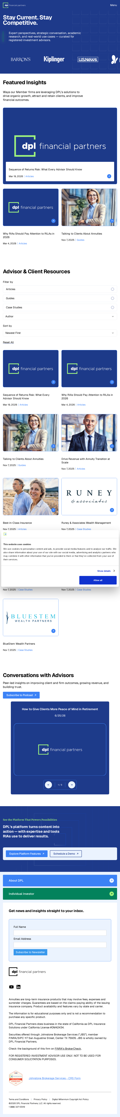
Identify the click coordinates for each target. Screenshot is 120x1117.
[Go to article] (60, 146)
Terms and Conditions (19, 1099)
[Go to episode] (60, 749)
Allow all (98, 580)
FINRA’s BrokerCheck (68, 1048)
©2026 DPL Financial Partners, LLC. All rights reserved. (35, 1103)
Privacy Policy (40, 1099)
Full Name (20, 927)
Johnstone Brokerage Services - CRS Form (55, 1078)
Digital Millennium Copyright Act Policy (70, 1099)
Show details (104, 571)
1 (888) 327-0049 (17, 1107)
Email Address (22, 938)
